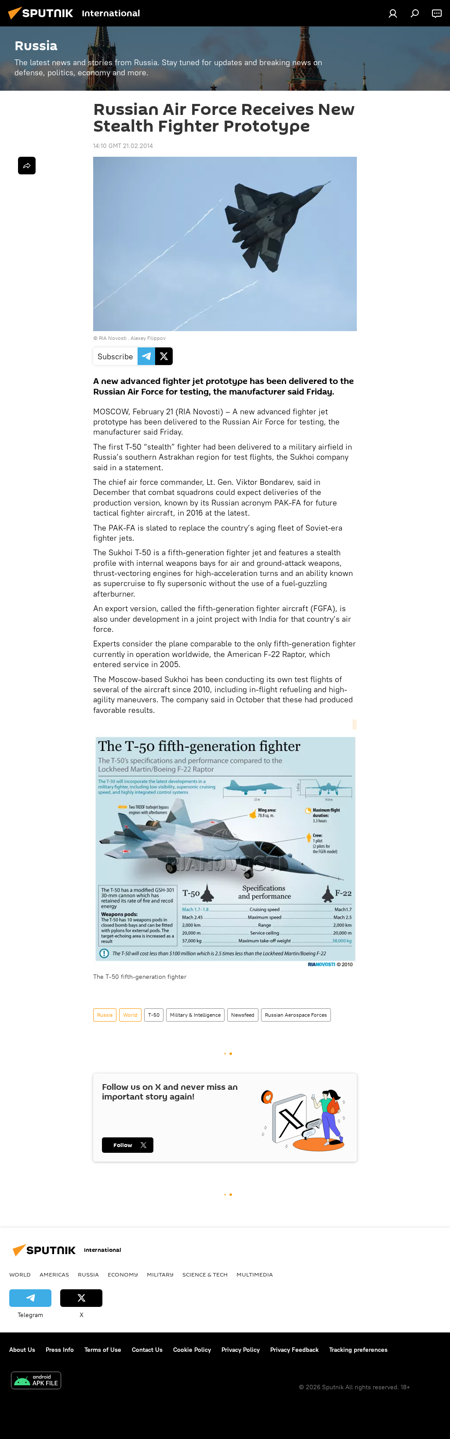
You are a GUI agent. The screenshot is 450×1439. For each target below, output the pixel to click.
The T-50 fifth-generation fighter (139, 977)
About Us (22, 1350)
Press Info (60, 1350)
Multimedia (254, 1274)
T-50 (154, 1014)
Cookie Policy (192, 1350)
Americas (54, 1274)
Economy (123, 1274)
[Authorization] (393, 13)
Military (160, 1274)
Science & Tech (205, 1274)
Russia (104, 1014)
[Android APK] (36, 1381)
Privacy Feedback (294, 1350)
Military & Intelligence (195, 1014)
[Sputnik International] (43, 21)
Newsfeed (242, 1014)
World (130, 1014)
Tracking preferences (358, 1350)
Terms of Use (102, 1350)
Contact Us (147, 1350)
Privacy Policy (240, 1350)
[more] (27, 165)
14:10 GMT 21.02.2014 (123, 146)
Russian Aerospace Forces (296, 1014)
